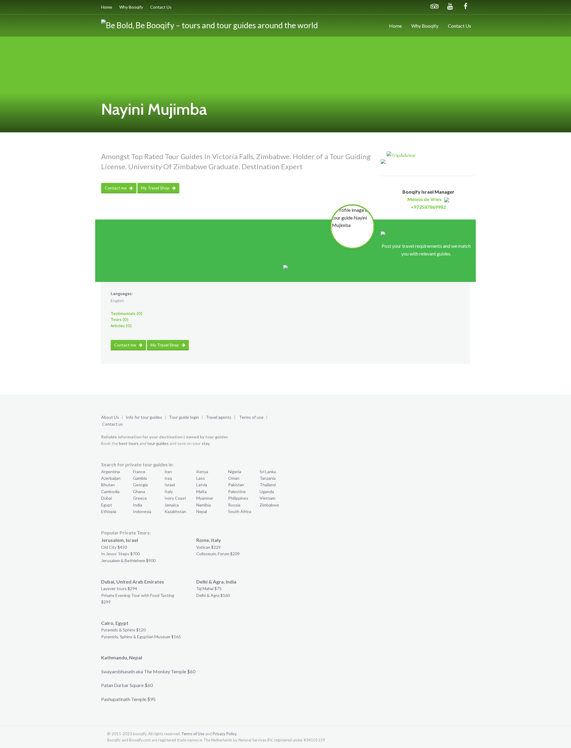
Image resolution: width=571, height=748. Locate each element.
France (139, 471)
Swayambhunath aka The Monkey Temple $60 (148, 671)
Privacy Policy (224, 733)
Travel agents (218, 417)
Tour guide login (184, 417)
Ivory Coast (175, 498)
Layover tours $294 (119, 588)
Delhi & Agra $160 (213, 595)
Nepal (201, 511)
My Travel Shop (155, 187)
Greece (140, 498)
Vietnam (267, 498)
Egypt (106, 504)
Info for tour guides (144, 417)
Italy (168, 491)
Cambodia (110, 491)
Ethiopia (108, 511)
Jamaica (171, 504)
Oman (233, 478)
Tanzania (268, 478)
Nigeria (234, 471)
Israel (169, 484)
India (137, 504)
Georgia (140, 484)
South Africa (239, 511)
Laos (200, 478)
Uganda (267, 491)
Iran (168, 471)
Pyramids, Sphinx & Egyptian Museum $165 (141, 636)
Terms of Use (192, 733)
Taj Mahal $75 (209, 588)
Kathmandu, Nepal (121, 657)
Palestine (237, 491)
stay (205, 443)
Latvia (201, 484)
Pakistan (236, 484)
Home (106, 7)
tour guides (158, 443)
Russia (234, 504)
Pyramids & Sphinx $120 (123, 629)
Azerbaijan (110, 478)
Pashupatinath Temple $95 (128, 699)
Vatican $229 (208, 547)
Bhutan (108, 484)
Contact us (112, 423)
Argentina (110, 471)
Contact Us (161, 7)
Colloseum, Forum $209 (218, 553)
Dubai (106, 498)
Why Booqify (131, 7)
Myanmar (204, 498)
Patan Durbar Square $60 (127, 685)
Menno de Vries (424, 199)
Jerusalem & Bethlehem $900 (128, 560)
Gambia (140, 478)
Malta (201, 491)
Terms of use (251, 417)
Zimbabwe (269, 504)
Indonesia (142, 511)
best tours (129, 443)
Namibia (203, 504)
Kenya (202, 471)
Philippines (238, 498)
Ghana (139, 491)
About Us (110, 417)
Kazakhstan (175, 511)
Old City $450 (114, 547)
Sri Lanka (268, 471)
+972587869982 (428, 207)
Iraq (168, 478)
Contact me (116, 187)
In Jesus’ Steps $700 (120, 553)
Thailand (268, 484)
